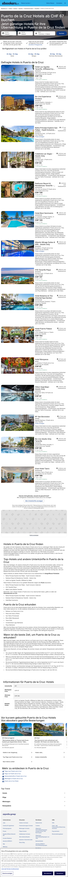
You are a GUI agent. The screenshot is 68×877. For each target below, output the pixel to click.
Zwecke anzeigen (7, 873)
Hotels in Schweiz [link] (23, 822)
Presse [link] (4, 831)
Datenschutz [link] (39, 822)
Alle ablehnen (48, 873)
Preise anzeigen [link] (39, 136)
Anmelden (59, 3)
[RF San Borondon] (34, 425)
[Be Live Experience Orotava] (34, 109)
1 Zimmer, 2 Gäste (44, 34)
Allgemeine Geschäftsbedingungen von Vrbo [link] (42, 837)
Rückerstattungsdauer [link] (57, 834)
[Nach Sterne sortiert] (18, 762)
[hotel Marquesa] (34, 370)
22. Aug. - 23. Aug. (12, 54)
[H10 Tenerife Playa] (34, 280)
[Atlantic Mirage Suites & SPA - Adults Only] (34, 253)
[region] (34, 862)
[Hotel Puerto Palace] (34, 341)
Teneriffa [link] (37, 8)
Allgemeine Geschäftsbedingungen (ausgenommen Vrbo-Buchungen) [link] (41, 830)
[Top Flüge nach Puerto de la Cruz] (18, 757)
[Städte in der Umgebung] (18, 752)
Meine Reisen (50, 3)
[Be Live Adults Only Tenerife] (34, 451)
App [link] (4, 844)
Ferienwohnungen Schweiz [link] (26, 825)
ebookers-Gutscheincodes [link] (25, 839)
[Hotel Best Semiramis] (34, 225)
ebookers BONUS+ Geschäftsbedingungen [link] (41, 844)
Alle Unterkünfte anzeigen (34, 501)
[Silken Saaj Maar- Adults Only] (34, 399)
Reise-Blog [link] (22, 842)
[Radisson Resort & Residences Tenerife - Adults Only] (34, 195)
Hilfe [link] (53, 822)
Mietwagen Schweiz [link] (24, 828)
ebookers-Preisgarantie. (35, 44)
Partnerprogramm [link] (7, 828)
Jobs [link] (4, 822)
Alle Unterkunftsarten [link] (24, 836)
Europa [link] (15, 8)
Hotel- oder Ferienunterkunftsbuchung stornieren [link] (58, 827)
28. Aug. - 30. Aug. (55, 54)
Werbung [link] (5, 846)
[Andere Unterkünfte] (50, 757)
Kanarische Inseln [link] (28, 8)
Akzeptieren (59, 873)
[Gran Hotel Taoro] (34, 480)
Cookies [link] (38, 825)
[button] (34, 793)
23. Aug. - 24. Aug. (34, 54)
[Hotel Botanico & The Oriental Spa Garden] (34, 310)
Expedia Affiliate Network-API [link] (9, 834)
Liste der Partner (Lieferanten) (10, 869)
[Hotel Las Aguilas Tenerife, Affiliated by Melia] (34, 79)
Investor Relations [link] (7, 838)
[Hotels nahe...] (50, 752)
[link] (34, 771)
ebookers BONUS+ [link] (7, 841)
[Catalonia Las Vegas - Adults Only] (34, 166)
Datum (7, 34)
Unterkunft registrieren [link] (8, 825)
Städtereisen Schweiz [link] (24, 834)
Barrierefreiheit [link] (39, 841)
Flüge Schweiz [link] (23, 831)
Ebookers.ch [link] (4, 8)
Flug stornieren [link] (55, 831)
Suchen (61, 33)
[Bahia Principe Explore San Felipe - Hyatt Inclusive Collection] (34, 138)
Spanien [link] (21, 8)
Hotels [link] (10, 8)
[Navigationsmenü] (65, 3)
